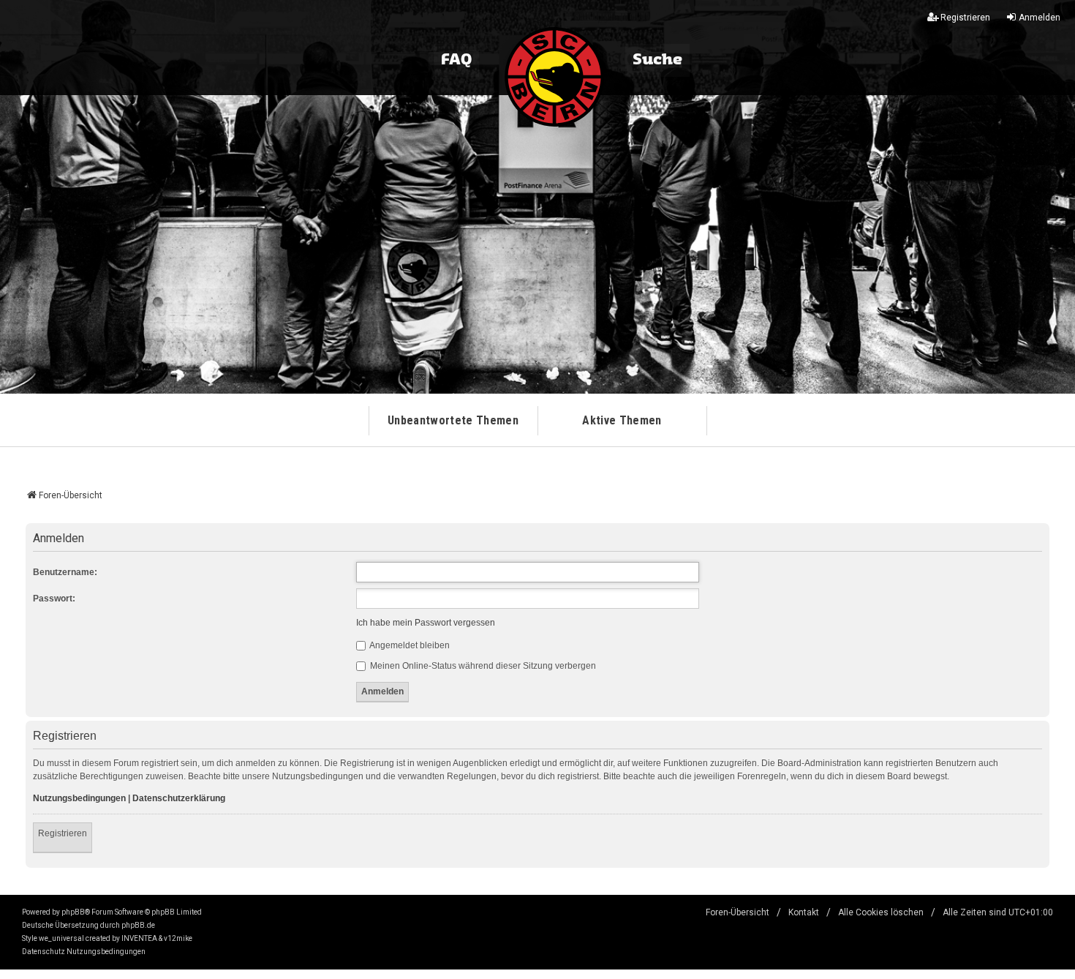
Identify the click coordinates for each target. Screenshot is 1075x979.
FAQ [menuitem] (456, 60)
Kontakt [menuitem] (803, 912)
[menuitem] (43, 952)
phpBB (73, 912)
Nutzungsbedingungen (79, 798)
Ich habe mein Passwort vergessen (425, 623)
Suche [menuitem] (657, 60)
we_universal (61, 938)
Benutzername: (65, 572)
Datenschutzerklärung (178, 798)
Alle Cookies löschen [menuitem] (881, 912)
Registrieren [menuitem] (965, 17)
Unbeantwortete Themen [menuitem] (453, 420)
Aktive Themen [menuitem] (621, 420)
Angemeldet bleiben (409, 645)
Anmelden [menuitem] (1039, 17)
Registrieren (62, 833)
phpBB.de (138, 925)
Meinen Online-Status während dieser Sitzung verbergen (482, 666)
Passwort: (54, 598)
